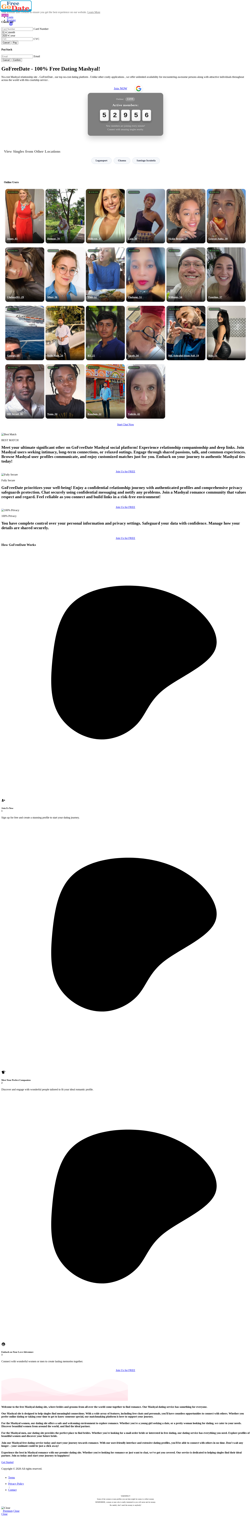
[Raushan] (105, 391)
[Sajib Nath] (65, 333)
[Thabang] (145, 274)
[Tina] (105, 274)
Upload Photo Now (127, 782)
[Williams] (185, 274)
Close (16, 1511)
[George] (24, 333)
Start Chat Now (125, 424)
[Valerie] (145, 391)
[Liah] (145, 216)
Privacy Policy (16, 1483)
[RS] (105, 333)
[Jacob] (145, 333)
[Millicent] (105, 216)
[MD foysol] (24, 391)
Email (37, 56)
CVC (36, 38)
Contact (12, 1489)
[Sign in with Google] (138, 88)
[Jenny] (24, 216)
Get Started (7, 1462)
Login (10, 17)
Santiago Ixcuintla (146, 160)
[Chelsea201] (24, 274)
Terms (11, 1477)
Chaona (122, 160)
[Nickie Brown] (185, 216)
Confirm (17, 60)
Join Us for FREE (125, 471)
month (11, 32)
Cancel (6, 42)
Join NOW (120, 88)
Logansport (101, 160)
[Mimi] (65, 274)
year (13, 35)
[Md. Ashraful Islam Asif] (185, 333)
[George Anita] (226, 216)
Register (11, 20)
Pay (15, 42)
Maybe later (125, 789)
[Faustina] (226, 274)
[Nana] (65, 391)
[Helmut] (65, 216)
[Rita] (226, 333)
